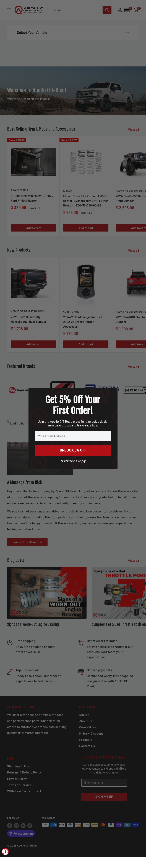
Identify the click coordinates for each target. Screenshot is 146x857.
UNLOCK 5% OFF (73, 450)
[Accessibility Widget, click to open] (5, 851)
